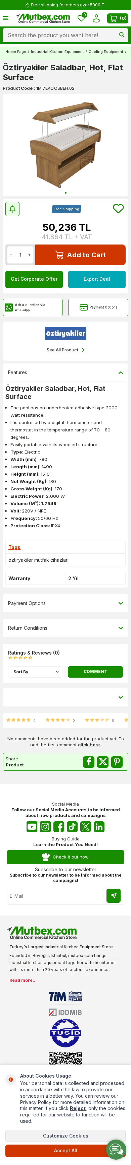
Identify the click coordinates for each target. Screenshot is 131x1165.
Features (17, 372)
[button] (66, 193)
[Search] (122, 35)
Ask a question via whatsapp (30, 307)
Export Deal (97, 279)
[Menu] (5, 18)
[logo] (43, 18)
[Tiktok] (72, 826)
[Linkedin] (99, 826)
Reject (78, 1108)
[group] (65, 145)
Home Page (15, 51)
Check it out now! (71, 857)
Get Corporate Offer (34, 279)
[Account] (96, 18)
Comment (95, 671)
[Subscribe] (113, 896)
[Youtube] (32, 826)
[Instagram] (45, 826)
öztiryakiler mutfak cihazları (38, 560)
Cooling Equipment (106, 51)
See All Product (62, 349)
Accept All (65, 1150)
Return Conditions (27, 628)
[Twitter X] (85, 826)
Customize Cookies (65, 1136)
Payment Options (103, 307)
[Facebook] (58, 826)
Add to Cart (86, 255)
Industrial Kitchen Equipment (57, 51)
